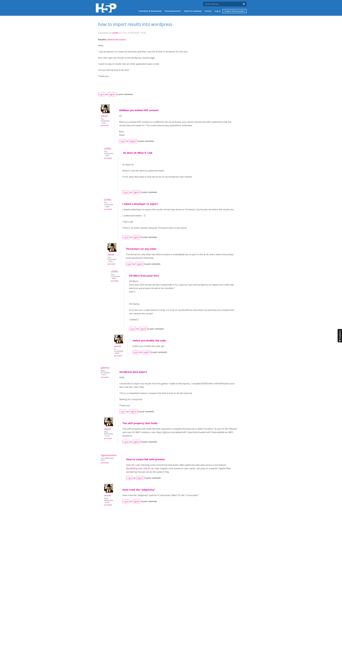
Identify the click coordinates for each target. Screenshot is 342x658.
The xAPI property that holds (139, 423)
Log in (218, 11)
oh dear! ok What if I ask (137, 152)
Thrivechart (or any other (141, 248)
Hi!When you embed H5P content (139, 110)
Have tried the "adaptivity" (138, 489)
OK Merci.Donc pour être (144, 275)
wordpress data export (133, 371)
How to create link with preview (145, 459)
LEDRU (115, 32)
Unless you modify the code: (149, 340)
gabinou (105, 367)
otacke (104, 115)
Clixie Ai (146, 468)
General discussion (116, 39)
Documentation (173, 11)
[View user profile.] (105, 112)
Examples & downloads (150, 11)
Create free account (235, 11)
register (112, 94)
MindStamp (132, 468)
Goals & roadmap (193, 11)
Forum (208, 11)
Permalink (105, 125)
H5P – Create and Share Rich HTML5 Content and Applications (106, 8)
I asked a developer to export (140, 203)
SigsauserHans (109, 455)
